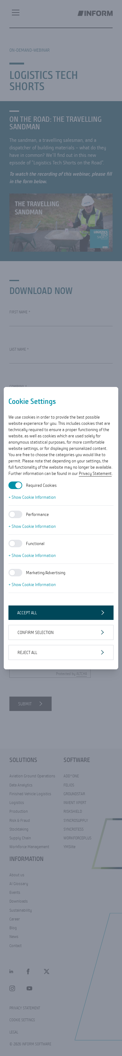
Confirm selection (36, 632)
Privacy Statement (95, 473)
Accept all (27, 613)
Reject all (27, 652)
